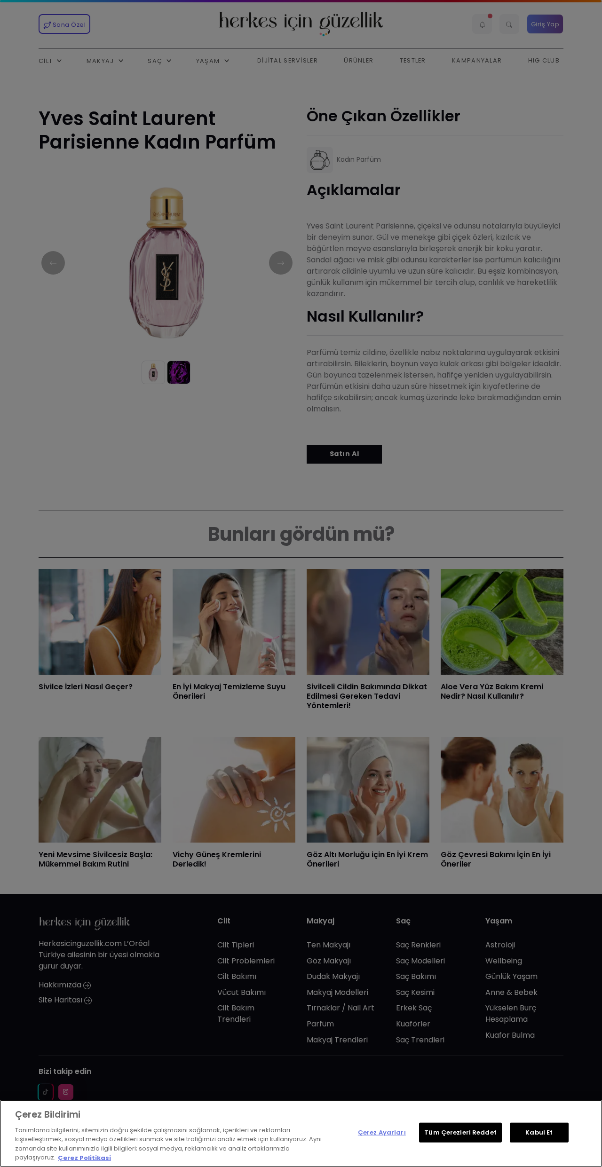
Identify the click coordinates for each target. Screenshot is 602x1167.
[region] (301, 1133)
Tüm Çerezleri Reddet (460, 1132)
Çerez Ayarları (382, 1132)
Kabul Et (539, 1132)
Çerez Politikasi (84, 1157)
